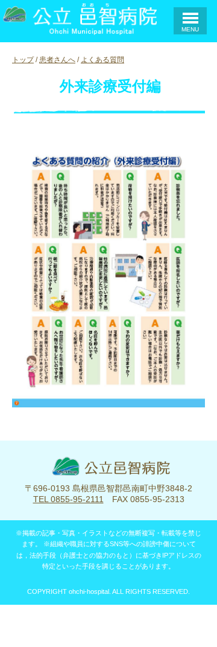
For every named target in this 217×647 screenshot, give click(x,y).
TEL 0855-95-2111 (68, 499)
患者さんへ (57, 60)
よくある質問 (102, 60)
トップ (23, 60)
